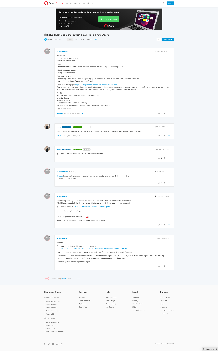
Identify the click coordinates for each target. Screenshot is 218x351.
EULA (134, 307)
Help (108, 292)
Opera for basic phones (55, 332)
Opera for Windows (54, 39)
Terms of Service (138, 310)
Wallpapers (83, 304)
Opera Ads (83, 307)
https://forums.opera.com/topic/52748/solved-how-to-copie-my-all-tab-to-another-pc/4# (92, 248)
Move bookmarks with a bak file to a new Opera (92, 207)
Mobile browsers (50, 318)
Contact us (164, 313)
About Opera (165, 297)
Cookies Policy (137, 304)
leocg (59, 127)
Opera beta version (53, 311)
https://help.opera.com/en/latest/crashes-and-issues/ (96, 85)
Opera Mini (50, 325)
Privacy (135, 301)
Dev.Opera (110, 307)
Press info (163, 301)
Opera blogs (110, 301)
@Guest (87, 127)
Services (83, 292)
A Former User (62, 51)
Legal (135, 292)
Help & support (111, 297)
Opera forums (111, 304)
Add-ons (82, 297)
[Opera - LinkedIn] (57, 344)
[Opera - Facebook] (44, 343)
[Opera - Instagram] (61, 344)
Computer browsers (51, 297)
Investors (163, 307)
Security (135, 297)
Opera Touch (50, 328)
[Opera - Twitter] (48, 344)
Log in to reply (168, 39)
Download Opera (110, 19)
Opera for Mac (51, 304)
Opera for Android (52, 322)
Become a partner (167, 310)
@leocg (73, 171)
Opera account (84, 301)
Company (165, 292)
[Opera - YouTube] (53, 344)
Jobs (162, 304)
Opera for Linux (51, 308)
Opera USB (50, 314)
